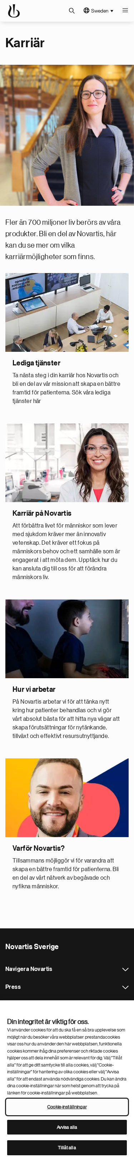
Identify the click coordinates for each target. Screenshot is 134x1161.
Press (125, 987)
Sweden (99, 10)
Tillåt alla (67, 1147)
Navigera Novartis (125, 969)
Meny (125, 10)
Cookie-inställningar (67, 1106)
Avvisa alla (67, 1127)
